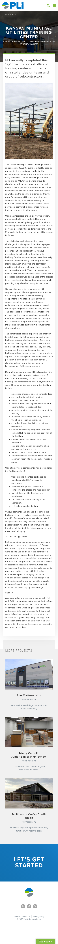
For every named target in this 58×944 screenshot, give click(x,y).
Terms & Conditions (22, 916)
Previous (10, 14)
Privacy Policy (38, 916)
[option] (29, 121)
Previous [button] (10, 120)
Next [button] (49, 120)
